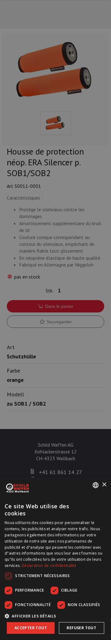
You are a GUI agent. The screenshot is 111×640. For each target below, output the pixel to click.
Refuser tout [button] (81, 627)
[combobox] (95, 485)
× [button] (104, 484)
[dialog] (55, 558)
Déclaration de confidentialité (49, 565)
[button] (55, 616)
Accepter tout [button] (30, 627)
